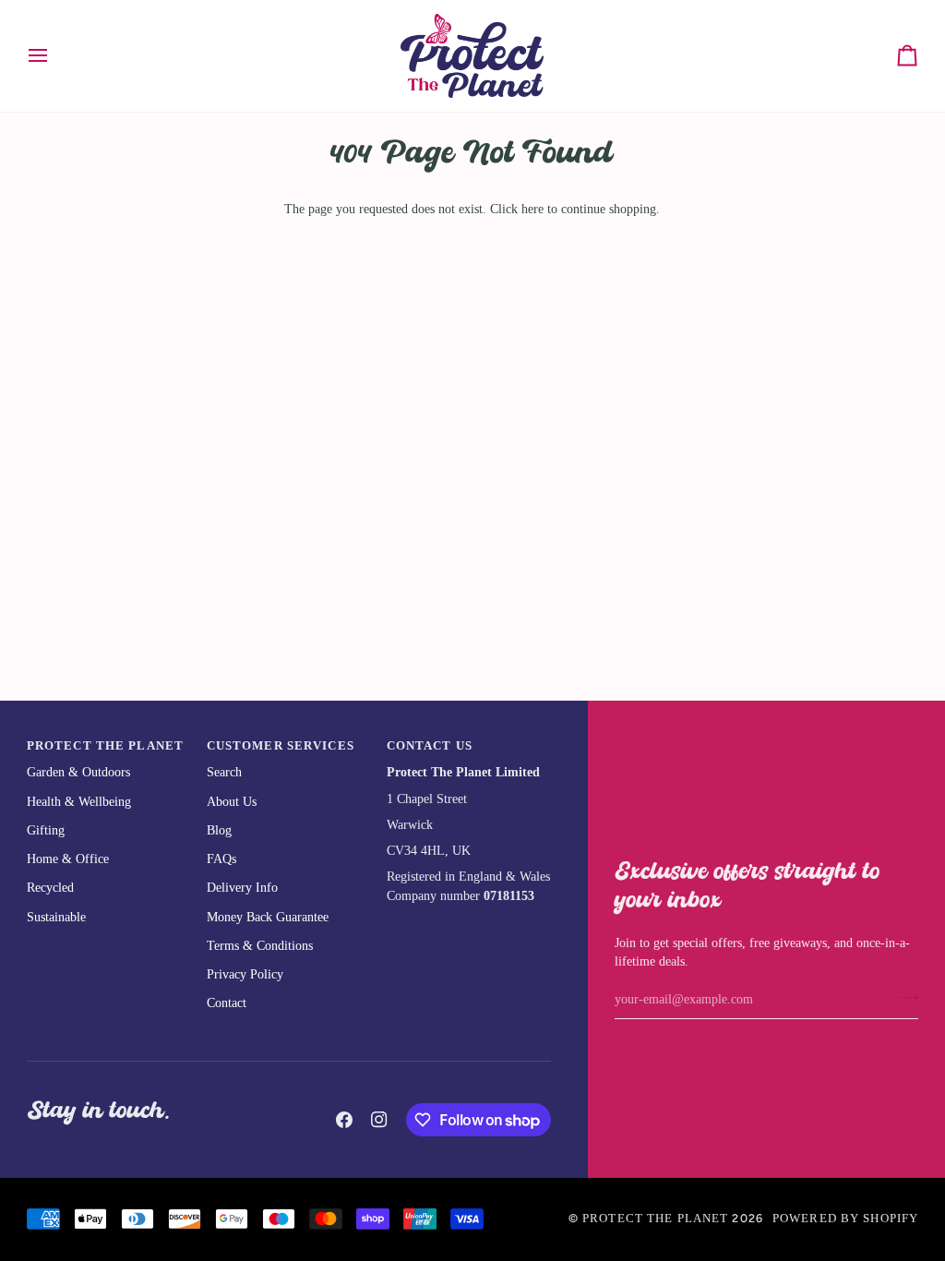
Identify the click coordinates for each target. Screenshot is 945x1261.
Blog (219, 830)
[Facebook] (344, 1119)
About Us (232, 802)
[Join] (903, 997)
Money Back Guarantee (268, 917)
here (532, 209)
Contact (226, 1003)
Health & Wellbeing (79, 802)
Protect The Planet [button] (105, 745)
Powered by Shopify (845, 1218)
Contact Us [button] (429, 745)
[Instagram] (379, 1119)
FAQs (221, 859)
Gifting (46, 830)
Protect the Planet (655, 1218)
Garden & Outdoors (78, 772)
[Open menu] (54, 56)
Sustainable (56, 917)
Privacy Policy (245, 974)
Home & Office (68, 859)
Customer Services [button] (280, 745)
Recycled (50, 888)
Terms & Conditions (260, 946)
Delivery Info (242, 888)
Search (224, 772)
